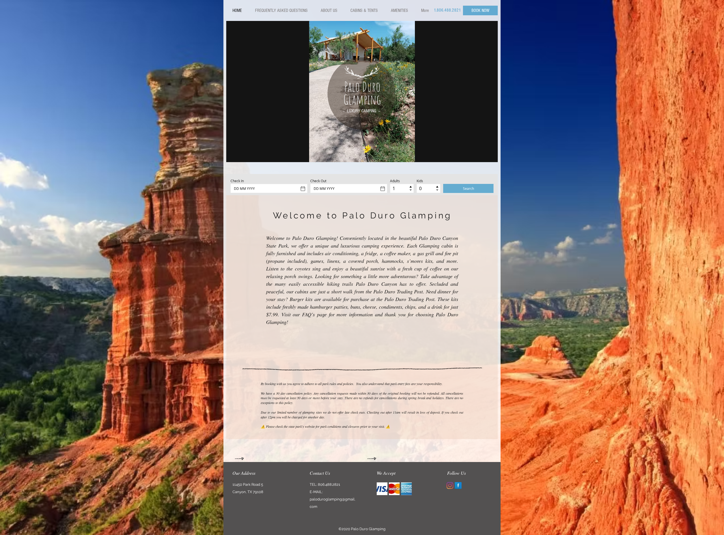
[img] (382, 488)
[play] (489, 153)
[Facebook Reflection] (458, 485)
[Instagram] (450, 485)
